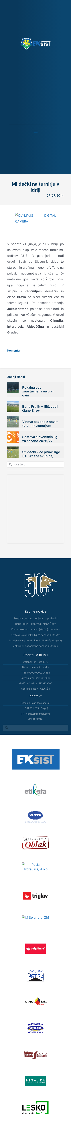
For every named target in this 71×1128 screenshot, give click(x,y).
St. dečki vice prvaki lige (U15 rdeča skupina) (41, 454)
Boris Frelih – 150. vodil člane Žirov (35, 623)
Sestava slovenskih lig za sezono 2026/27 (39, 439)
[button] (35, 131)
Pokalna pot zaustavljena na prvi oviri (38, 391)
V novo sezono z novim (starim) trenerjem (40, 424)
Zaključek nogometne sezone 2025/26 (35, 645)
